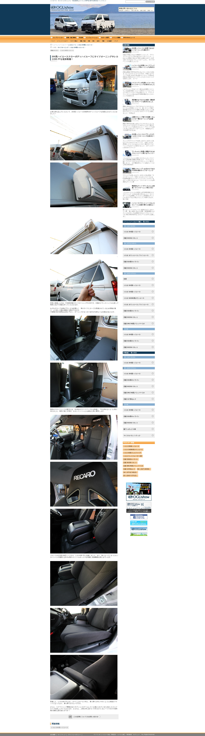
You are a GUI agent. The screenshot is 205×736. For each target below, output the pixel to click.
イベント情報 (116, 37)
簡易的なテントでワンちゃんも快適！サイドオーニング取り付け (143, 187)
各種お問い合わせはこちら (136, 9)
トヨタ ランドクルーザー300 (133, 456)
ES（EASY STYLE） (130, 475)
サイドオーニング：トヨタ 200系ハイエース (71, 47)
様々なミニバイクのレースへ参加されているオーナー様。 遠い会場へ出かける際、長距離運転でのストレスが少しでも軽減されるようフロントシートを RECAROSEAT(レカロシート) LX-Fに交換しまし (139, 213)
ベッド (53, 41)
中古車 (81, 37)
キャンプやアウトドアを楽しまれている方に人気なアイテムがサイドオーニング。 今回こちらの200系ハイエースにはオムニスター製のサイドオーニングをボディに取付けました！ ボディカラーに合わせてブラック (138, 144)
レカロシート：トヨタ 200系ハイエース (80, 45)
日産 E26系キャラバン (131, 459)
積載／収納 (83, 41)
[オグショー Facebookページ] (138, 518)
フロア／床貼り (74, 41)
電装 (103, 41)
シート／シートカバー (62, 41)
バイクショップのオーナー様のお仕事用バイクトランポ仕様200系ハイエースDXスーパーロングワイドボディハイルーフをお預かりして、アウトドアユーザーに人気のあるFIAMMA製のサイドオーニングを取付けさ (138, 92)
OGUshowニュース (129, 37)
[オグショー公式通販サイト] (138, 512)
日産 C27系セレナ (129, 469)
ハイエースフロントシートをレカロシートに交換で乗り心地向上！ (143, 204)
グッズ (116, 41)
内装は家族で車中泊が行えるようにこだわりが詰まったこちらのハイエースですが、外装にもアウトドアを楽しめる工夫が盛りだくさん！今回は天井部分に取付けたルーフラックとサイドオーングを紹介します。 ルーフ (138, 75)
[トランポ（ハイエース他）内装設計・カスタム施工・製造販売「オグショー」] (62, 8)
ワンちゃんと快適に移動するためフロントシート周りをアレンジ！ (143, 152)
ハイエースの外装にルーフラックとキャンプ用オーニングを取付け (143, 66)
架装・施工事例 (71, 37)
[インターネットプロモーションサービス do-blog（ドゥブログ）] (138, 535)
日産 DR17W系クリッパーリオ (133, 466)
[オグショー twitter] (138, 525)
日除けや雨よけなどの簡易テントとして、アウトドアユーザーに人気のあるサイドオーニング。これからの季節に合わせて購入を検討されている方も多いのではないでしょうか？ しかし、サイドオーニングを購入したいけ (138, 58)
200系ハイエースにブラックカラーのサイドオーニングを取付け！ (143, 135)
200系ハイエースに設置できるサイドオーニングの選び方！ (143, 49)
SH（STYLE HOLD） (130, 472)
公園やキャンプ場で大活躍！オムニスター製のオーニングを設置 (143, 118)
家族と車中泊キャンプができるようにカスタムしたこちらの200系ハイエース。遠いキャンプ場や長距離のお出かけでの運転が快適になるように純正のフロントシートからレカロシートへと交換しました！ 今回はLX (138, 110)
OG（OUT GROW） (143, 469)
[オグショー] (138, 531)
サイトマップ (62, 734)
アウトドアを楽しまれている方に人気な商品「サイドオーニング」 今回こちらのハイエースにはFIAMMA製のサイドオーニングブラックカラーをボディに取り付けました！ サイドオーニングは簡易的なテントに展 (138, 178)
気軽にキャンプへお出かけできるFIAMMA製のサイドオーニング (143, 169)
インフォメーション (92, 37)
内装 (89, 41)
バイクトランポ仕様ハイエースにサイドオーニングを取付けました (143, 83)
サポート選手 (105, 37)
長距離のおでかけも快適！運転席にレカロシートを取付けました (143, 100)
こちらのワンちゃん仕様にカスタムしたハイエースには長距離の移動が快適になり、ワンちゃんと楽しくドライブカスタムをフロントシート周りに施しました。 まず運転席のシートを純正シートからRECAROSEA (138, 161)
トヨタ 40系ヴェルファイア (132, 453)
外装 (93, 41)
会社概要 (52, 734)
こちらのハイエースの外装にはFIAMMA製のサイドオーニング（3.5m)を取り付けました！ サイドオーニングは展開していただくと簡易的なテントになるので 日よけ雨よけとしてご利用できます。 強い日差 (138, 196)
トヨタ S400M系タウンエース (133, 449)
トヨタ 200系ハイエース (67, 50)
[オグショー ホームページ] (138, 500)
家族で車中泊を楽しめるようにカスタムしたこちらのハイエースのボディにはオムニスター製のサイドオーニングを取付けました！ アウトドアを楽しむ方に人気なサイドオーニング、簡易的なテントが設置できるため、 (138, 127)
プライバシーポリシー (74, 734)
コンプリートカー (58, 37)
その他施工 (109, 41)
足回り (98, 41)
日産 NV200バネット (130, 462)
